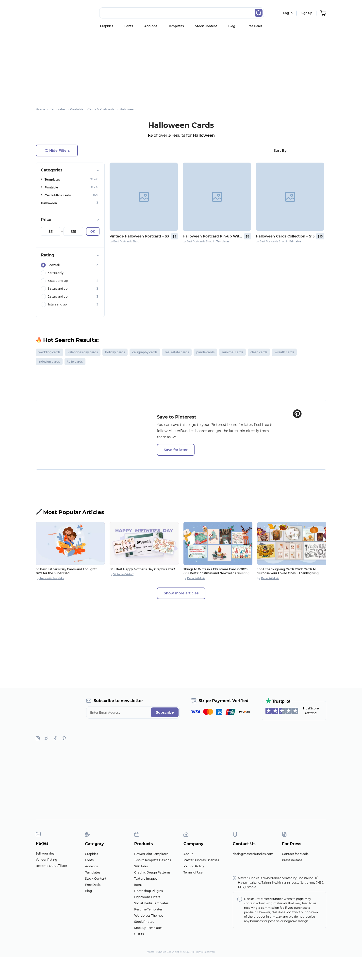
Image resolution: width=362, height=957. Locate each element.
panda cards (205, 352)
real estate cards (177, 352)
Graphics (106, 26)
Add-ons (150, 26)
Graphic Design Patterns (152, 872)
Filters (59, 150)
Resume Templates (148, 909)
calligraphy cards (144, 352)
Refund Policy (193, 866)
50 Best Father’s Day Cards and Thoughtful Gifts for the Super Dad (67, 571)
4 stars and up (58, 281)
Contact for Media (295, 854)
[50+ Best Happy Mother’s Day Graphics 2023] (144, 543)
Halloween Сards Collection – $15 (285, 236)
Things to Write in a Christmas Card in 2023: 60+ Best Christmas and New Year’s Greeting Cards (216, 573)
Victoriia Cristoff (123, 574)
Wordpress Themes (148, 915)
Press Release (292, 860)
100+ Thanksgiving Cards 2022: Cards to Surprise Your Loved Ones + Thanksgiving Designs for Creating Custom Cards (288, 573)
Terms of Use (192, 872)
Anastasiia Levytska (51, 578)
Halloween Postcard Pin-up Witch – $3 (213, 236)
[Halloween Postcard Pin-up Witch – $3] (217, 197)
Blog (231, 26)
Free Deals (254, 26)
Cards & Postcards (58, 195)
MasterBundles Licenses (201, 860)
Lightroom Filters (147, 897)
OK (92, 231)
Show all (53, 265)
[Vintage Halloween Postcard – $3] (144, 197)
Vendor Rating (46, 859)
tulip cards (75, 361)
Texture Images (145, 878)
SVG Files (141, 866)
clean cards (258, 352)
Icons (138, 885)
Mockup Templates (148, 928)
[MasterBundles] (52, 13)
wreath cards (284, 352)
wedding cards (49, 352)
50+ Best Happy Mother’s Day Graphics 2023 (142, 569)
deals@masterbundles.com (253, 854)
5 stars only (56, 273)
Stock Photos (144, 921)
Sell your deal (45, 853)
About (188, 854)
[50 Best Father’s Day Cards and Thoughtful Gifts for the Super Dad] (70, 543)
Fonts (128, 26)
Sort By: (280, 150)
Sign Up (306, 13)
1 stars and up (57, 304)
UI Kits (139, 934)
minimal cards (232, 352)
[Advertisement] (181, 67)
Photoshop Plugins (148, 891)
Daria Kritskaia (196, 578)
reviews (310, 713)
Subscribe (165, 712)
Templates (176, 26)
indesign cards (49, 361)
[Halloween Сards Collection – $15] (290, 197)
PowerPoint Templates (151, 854)
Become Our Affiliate (51, 866)
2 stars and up (57, 296)
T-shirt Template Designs (152, 860)
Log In (288, 13)
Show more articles (181, 593)
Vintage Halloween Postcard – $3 (139, 236)
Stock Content (206, 26)
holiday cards (115, 352)
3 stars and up (57, 288)
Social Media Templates (151, 903)
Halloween (49, 203)
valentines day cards (83, 352)
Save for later (176, 450)
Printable (51, 187)
